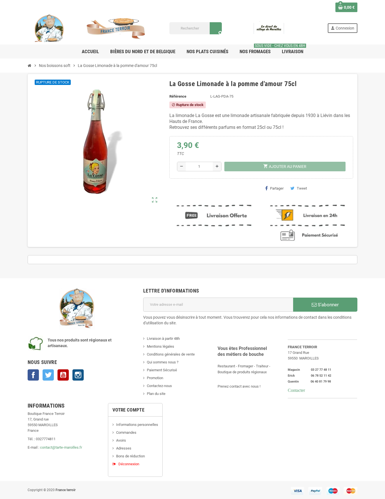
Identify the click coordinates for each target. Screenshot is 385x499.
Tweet (302, 188)
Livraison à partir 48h (163, 338)
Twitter (48, 375)
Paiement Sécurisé (162, 370)
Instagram (78, 375)
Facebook (33, 375)
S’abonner (328, 304)
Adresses (123, 448)
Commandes (126, 432)
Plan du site (156, 394)
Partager (277, 188)
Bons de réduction (130, 456)
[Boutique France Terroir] (91, 28)
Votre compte (128, 410)
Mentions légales (160, 346)
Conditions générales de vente (171, 354)
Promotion (155, 378)
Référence (177, 96)
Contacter (296, 390)
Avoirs (121, 440)
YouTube (63, 375)
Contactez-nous (159, 386)
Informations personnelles (137, 424)
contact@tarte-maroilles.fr (61, 447)
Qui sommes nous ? (162, 362)
